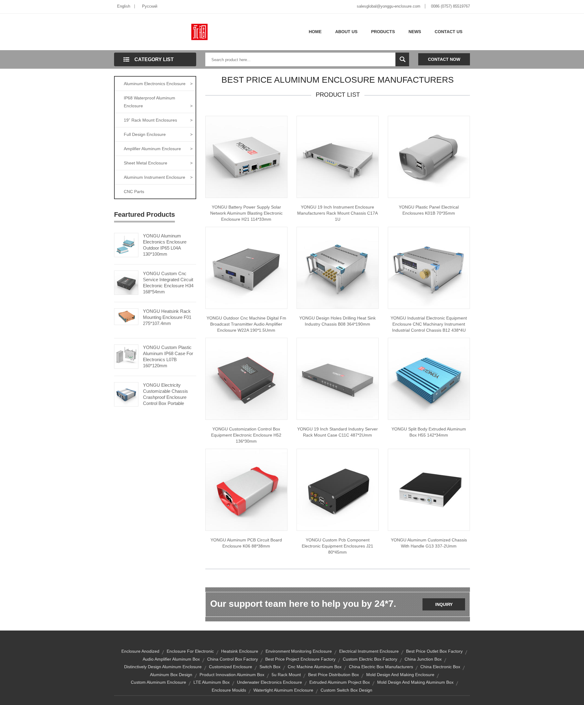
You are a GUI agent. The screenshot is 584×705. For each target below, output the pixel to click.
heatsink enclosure (239, 651)
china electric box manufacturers (381, 666)
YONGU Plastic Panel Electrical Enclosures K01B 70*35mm (429, 210)
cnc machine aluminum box (315, 666)
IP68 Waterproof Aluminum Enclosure (158, 101)
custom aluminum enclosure (158, 682)
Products (383, 31)
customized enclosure (230, 666)
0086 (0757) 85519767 (450, 6)
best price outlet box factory (434, 651)
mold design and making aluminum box (415, 682)
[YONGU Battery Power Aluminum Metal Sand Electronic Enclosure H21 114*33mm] (246, 156)
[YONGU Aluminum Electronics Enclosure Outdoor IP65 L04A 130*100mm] (126, 244)
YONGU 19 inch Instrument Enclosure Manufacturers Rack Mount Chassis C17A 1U (337, 213)
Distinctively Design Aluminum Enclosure (163, 666)
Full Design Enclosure (158, 134)
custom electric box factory (370, 659)
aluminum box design (171, 674)
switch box (269, 666)
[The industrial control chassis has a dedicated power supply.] (337, 267)
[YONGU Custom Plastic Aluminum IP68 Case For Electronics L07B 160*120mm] (126, 356)
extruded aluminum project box (339, 682)
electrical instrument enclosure (369, 651)
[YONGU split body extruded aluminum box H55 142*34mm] (429, 378)
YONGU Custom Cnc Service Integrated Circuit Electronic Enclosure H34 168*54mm (168, 282)
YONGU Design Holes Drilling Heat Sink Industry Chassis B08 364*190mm (337, 321)
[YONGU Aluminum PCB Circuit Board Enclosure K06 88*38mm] (246, 489)
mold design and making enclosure (400, 674)
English (123, 6)
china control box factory (232, 659)
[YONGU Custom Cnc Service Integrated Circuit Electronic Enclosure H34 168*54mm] (126, 282)
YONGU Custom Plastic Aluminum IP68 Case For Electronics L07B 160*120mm (168, 356)
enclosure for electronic (190, 651)
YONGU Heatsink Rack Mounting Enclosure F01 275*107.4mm (167, 317)
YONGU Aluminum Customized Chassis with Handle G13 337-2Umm (429, 542)
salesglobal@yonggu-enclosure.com (388, 6)
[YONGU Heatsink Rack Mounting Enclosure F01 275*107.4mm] (126, 316)
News (414, 31)
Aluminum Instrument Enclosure (158, 177)
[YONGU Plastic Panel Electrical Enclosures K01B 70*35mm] (429, 156)
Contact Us (448, 31)
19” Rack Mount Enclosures (158, 120)
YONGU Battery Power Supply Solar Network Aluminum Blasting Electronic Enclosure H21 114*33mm (246, 213)
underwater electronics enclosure (269, 682)
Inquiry (444, 604)
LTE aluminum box (211, 682)
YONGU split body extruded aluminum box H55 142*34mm (428, 432)
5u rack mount (286, 674)
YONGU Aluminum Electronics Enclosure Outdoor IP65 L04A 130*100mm (164, 245)
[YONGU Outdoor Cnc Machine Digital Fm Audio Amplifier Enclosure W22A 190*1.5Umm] (246, 267)
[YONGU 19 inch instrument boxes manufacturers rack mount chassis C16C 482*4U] (337, 156)
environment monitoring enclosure (299, 651)
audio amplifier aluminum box (171, 659)
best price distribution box (333, 674)
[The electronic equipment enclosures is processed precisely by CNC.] (337, 489)
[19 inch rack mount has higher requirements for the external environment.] (337, 378)
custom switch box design (346, 690)
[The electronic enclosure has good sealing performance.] (246, 378)
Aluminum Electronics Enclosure (158, 83)
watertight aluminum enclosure (283, 690)
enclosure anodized (140, 651)
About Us (346, 31)
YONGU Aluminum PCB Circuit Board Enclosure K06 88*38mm (246, 542)
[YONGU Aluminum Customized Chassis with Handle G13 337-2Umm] (429, 489)
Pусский (149, 6)
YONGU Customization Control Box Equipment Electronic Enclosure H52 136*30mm (246, 435)
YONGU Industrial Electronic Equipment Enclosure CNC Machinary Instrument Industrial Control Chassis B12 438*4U (429, 324)
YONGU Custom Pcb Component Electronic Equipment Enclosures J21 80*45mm (337, 546)
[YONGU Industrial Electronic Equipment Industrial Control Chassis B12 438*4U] (429, 267)
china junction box (423, 659)
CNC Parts (134, 191)
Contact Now (444, 59)
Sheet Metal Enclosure (158, 163)
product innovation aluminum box (232, 674)
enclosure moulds (229, 690)
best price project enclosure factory (300, 659)
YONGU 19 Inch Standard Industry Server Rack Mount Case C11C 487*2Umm (337, 432)
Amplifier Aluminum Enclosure (158, 148)
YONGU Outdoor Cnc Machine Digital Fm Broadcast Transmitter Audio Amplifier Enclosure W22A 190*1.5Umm (246, 324)
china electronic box (440, 666)
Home (315, 31)
